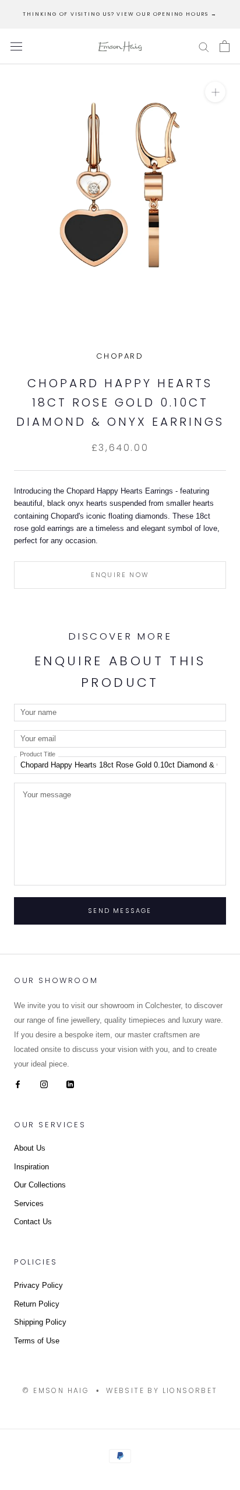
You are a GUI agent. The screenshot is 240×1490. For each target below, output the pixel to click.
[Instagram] (44, 1084)
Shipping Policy (40, 1322)
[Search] (204, 46)
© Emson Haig (55, 1390)
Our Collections (40, 1184)
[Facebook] (18, 1084)
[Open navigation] (16, 46)
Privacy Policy (38, 1285)
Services (29, 1203)
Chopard (119, 356)
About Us (29, 1148)
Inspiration (31, 1166)
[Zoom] (215, 92)
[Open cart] (225, 46)
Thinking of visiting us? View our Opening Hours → (120, 14)
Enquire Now (120, 574)
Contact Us (33, 1221)
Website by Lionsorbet (161, 1390)
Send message (119, 910)
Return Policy (36, 1304)
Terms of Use (36, 1340)
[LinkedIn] (70, 1084)
